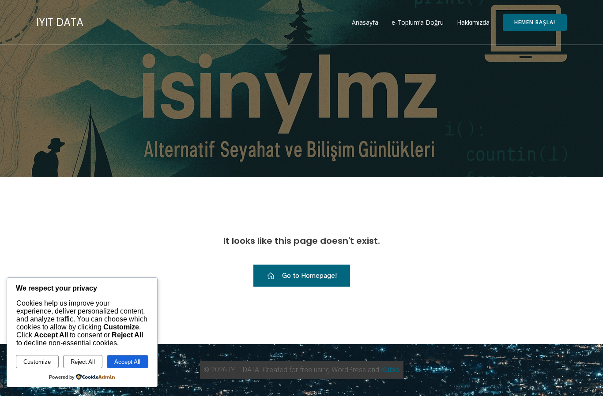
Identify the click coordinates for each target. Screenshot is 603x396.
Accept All (127, 362)
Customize (37, 362)
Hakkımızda (473, 22)
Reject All (83, 362)
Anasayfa (365, 22)
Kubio (390, 370)
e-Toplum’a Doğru (418, 22)
